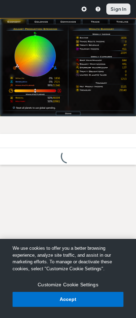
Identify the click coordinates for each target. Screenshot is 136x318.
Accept (68, 299)
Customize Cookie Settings (68, 284)
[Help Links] (98, 9)
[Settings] (84, 9)
